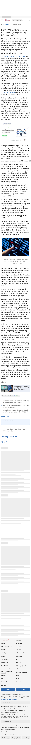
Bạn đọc (18, 662)
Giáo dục (3, 649)
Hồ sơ (17, 675)
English (3, 675)
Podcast (18, 682)
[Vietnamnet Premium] (5, 640)
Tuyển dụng (26, 738)
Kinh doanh (19, 643)
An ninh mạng (17, 24)
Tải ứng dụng (5, 738)
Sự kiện (23, 689)
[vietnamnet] (7, 21)
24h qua (3, 685)
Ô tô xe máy (4, 659)
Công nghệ (6, 24)
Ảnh (2, 678)
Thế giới (18, 649)
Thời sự (3, 643)
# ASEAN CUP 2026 (17, 20)
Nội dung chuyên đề (21, 672)
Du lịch (18, 659)
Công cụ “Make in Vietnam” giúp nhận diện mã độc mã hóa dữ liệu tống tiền (21, 388)
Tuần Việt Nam (5, 666)
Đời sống (3, 653)
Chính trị (18, 640)
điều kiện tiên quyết (9, 92)
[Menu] (2, 20)
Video (18, 678)
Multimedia (4, 682)
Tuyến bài (7, 689)
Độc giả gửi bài (16, 738)
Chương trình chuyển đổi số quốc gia (13, 56)
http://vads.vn (10, 732)
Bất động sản (5, 662)
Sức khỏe (3, 656)
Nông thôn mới (20, 669)
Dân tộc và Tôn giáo (6, 646)
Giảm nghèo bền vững (7, 669)
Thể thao (18, 646)
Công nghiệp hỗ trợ (21, 666)
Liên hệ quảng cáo (6, 721)
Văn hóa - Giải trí (21, 653)
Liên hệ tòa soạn (6, 702)
